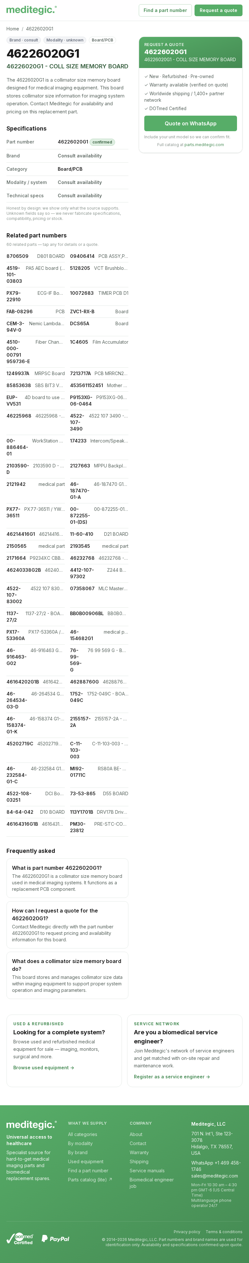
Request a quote (218, 10)
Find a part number (165, 10)
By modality (80, 1143)
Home (12, 28)
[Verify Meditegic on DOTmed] (20, 1238)
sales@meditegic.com (214, 1175)
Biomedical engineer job (152, 1183)
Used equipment (85, 1161)
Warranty (139, 1152)
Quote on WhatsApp (191, 123)
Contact (138, 1143)
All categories (82, 1134)
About (136, 1134)
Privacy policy (187, 1231)
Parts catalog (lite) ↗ (90, 1179)
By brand (78, 1152)
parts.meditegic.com (204, 144)
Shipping (139, 1161)
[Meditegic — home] (31, 10)
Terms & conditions (224, 1231)
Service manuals (147, 1170)
